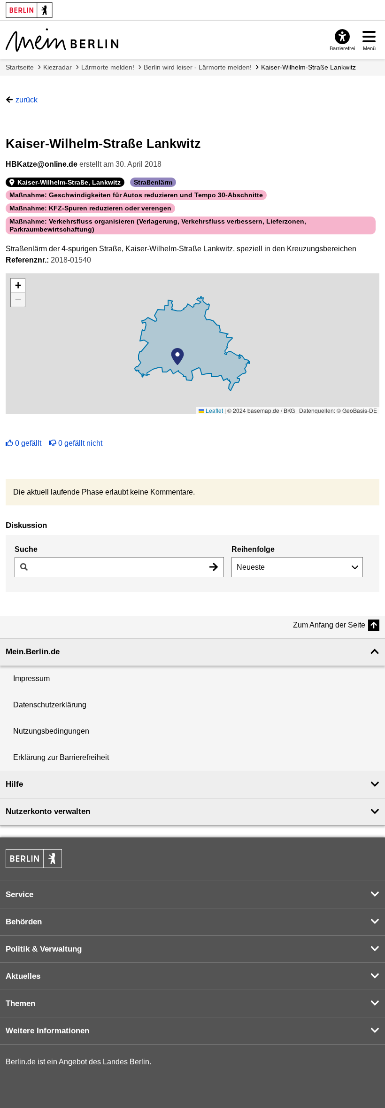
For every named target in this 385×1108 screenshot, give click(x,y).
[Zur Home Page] (62, 40)
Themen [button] (20, 1003)
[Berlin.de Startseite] (34, 858)
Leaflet (213, 410)
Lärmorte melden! (107, 67)
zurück (26, 100)
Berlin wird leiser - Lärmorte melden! (198, 67)
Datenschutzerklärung (49, 705)
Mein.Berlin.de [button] (33, 651)
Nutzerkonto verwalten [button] (48, 811)
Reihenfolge (253, 549)
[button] (177, 356)
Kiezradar (57, 67)
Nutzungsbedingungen (51, 731)
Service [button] (19, 894)
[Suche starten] (213, 567)
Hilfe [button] (14, 784)
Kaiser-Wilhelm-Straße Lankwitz (308, 67)
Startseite (20, 67)
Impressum (31, 678)
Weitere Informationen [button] (47, 1030)
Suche (26, 549)
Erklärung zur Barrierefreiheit (61, 757)
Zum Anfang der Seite (329, 625)
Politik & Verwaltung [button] (44, 949)
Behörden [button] (24, 921)
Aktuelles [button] (23, 976)
